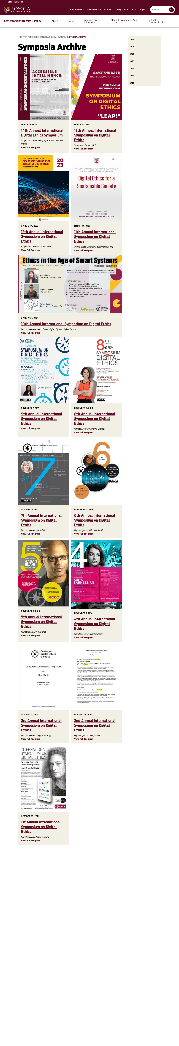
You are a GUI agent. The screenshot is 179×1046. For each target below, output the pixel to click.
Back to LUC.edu (15, 2)
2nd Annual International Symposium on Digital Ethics (94, 725)
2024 (132, 47)
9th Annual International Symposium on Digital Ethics (41, 419)
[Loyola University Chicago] (17, 10)
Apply (142, 10)
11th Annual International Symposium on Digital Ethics (95, 237)
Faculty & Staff (94, 10)
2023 (132, 54)
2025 (132, 40)
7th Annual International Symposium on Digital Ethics (41, 520)
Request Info (123, 10)
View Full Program (30, 147)
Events (61, 37)
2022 (132, 61)
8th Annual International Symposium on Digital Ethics (94, 419)
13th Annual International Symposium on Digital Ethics (95, 135)
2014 (132, 83)
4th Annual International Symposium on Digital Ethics (94, 624)
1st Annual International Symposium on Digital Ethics (41, 827)
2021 (132, 69)
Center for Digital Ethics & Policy (22, 21)
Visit (134, 10)
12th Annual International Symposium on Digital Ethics (42, 236)
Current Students (76, 10)
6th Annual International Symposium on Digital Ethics (94, 520)
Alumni (107, 10)
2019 (132, 76)
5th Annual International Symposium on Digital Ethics (41, 622)
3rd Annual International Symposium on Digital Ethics (41, 725)
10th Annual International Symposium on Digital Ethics (66, 324)
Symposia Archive (76, 37)
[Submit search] (171, 9)
